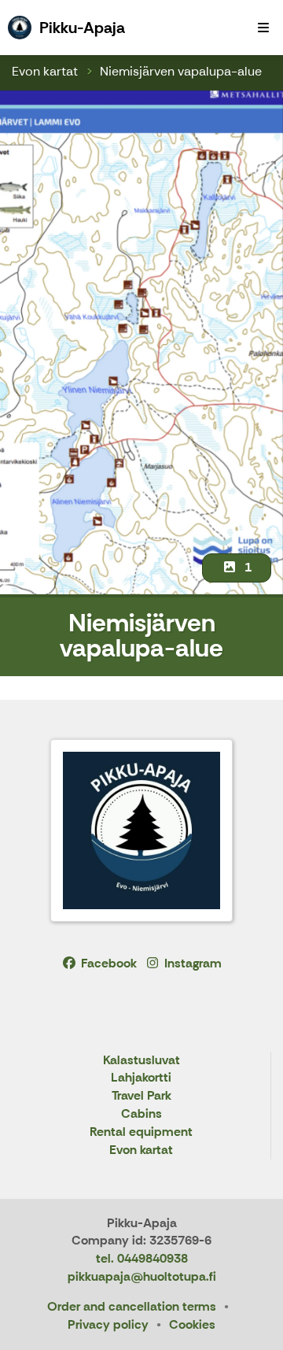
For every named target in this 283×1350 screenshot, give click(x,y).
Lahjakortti (141, 1078)
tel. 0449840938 (142, 1258)
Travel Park (141, 1096)
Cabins (141, 1114)
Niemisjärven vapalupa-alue (181, 71)
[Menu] (263, 27)
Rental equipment (141, 1132)
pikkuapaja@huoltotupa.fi (142, 1276)
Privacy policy (108, 1324)
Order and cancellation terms (131, 1306)
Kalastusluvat (141, 1060)
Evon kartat (45, 71)
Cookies (192, 1324)
